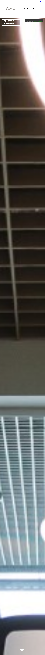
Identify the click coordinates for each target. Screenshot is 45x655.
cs (37, 2)
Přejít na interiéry (9, 22)
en (41, 2)
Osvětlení (28, 9)
